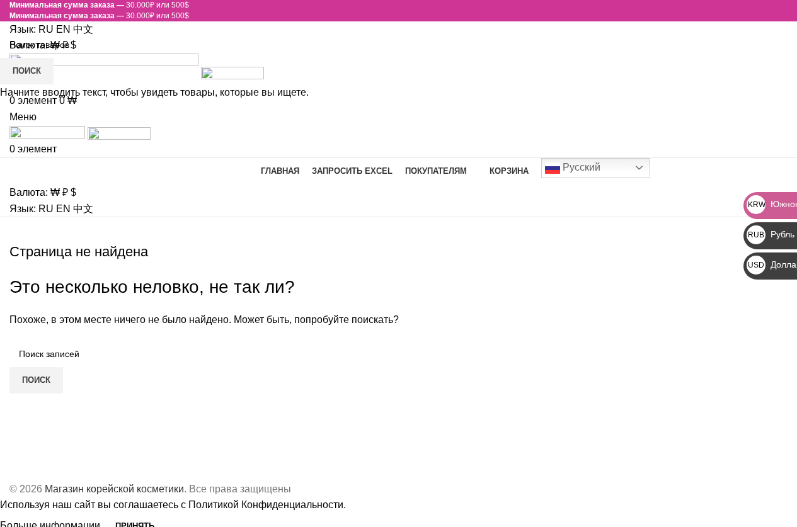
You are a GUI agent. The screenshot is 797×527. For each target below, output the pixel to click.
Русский (580, 167)
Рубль (771, 234)
